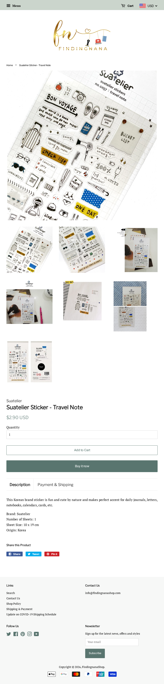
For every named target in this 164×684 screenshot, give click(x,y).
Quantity (13, 427)
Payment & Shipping (55, 484)
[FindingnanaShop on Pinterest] (22, 635)
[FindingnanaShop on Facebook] (15, 635)
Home (9, 65)
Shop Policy (13, 604)
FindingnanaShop (93, 667)
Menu (16, 6)
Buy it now (82, 466)
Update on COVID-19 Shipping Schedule (31, 614)
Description (20, 484)
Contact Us (13, 598)
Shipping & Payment (19, 609)
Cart (130, 5)
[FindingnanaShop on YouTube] (36, 635)
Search (10, 593)
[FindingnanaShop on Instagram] (29, 635)
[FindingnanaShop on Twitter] (8, 635)
